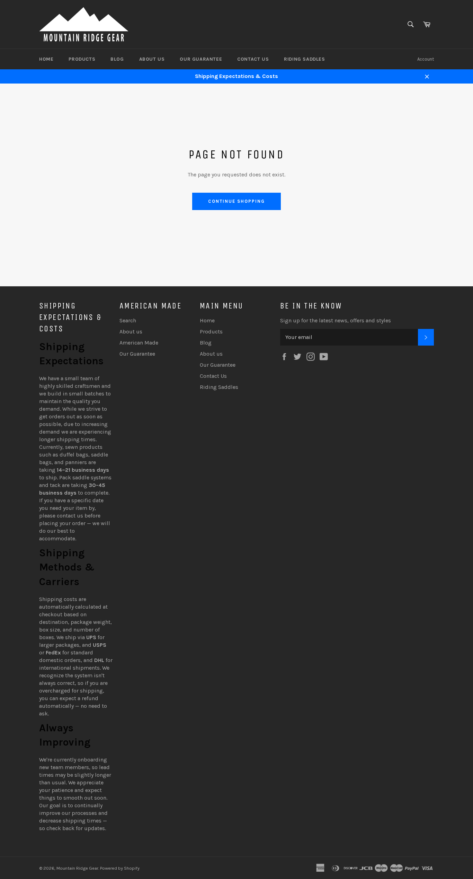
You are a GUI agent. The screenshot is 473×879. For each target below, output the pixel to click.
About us (152, 59)
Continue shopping (236, 201)
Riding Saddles (304, 59)
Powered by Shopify (120, 868)
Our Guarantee (201, 59)
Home (46, 59)
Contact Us (253, 59)
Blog (117, 59)
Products (82, 59)
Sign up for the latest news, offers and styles (335, 320)
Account (425, 59)
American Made (138, 342)
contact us (70, 515)
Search (127, 320)
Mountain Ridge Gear (77, 868)
